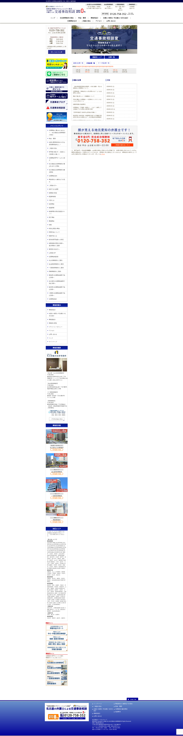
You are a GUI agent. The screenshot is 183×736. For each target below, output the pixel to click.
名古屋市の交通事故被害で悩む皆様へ (57, 282)
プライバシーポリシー (55, 327)
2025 (108, 66)
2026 (111, 66)
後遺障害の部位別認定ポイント (57, 212)
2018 (84, 66)
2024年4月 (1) (110, 115)
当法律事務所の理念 (67, 18)
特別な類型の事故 (54, 228)
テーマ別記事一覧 (103, 63)
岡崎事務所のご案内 (55, 271)
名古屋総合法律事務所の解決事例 (57, 171)
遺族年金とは (53, 236)
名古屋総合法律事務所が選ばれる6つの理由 (57, 165)
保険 (50, 225)
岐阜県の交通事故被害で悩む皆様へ (57, 288)
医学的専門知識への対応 (56, 239)
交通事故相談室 (53, 256)
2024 (104, 66)
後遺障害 (51, 207)
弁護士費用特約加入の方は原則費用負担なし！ (57, 143)
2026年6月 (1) (110, 86)
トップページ (98, 703)
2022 (98, 66)
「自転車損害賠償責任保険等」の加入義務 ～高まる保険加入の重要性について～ (87, 87)
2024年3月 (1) (110, 119)
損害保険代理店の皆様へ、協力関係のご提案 (57, 244)
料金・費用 (82, 18)
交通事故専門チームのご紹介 (57, 159)
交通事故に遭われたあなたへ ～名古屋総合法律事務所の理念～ (57, 133)
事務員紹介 (52, 319)
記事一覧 (112, 57)
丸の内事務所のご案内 (55, 260)
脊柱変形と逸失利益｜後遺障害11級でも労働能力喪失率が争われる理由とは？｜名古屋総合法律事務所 (87, 116)
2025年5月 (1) (110, 102)
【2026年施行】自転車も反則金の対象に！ (85, 112)
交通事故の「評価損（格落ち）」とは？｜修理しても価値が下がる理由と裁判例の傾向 (87, 108)
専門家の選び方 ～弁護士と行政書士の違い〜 (57, 153)
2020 (91, 66)
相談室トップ (97, 57)
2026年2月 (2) (110, 93)
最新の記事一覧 (78, 63)
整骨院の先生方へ (54, 249)
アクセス (99, 21)
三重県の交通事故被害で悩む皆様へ (57, 294)
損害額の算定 (53, 193)
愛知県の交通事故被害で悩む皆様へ (57, 276)
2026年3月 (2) (110, 89)
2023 (101, 66)
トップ (53, 18)
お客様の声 (52, 253)
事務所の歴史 (53, 323)
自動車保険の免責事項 (79, 104)
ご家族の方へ (53, 185)
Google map (57, 449)
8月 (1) (87, 72)
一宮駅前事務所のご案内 (56, 267)
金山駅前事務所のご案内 (56, 264)
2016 (77, 66)
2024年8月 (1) (110, 112)
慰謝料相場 (52, 196)
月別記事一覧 (90, 63)
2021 (94, 66)
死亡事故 (51, 217)
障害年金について (54, 232)
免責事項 (118, 711)
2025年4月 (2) (110, 106)
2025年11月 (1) (111, 96)
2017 (80, 66)
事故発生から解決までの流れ (57, 180)
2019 (87, 66)
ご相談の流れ (86, 21)
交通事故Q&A (72, 21)
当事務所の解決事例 (121, 709)
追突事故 (51, 204)
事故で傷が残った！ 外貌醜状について (83, 96)
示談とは (51, 200)
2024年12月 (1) (111, 109)
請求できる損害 (53, 189)
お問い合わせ (111, 21)
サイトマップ (53, 341)
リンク (51, 338)
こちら (103, 154)
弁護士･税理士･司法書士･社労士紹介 (115, 18)
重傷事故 (51, 221)
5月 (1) (115, 70)
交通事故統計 (53, 299)
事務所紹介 (94, 18)
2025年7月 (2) (110, 99)
